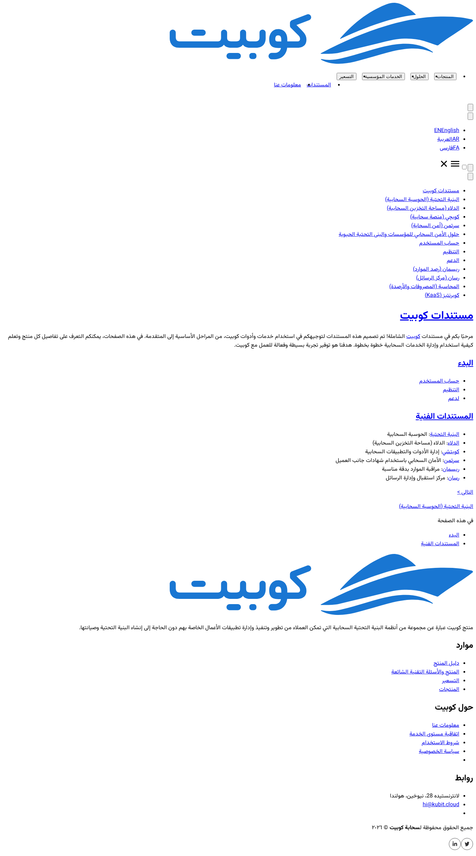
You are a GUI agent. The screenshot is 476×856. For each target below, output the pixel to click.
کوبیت (413, 336)
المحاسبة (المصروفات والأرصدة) (424, 287)
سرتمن (451, 460)
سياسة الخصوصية (439, 751)
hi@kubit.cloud (441, 805)
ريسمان (451, 469)
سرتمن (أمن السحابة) (435, 226)
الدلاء (453, 443)
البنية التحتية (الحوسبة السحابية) (422, 199)
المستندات (319, 85)
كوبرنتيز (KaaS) (442, 295)
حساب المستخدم (439, 243)
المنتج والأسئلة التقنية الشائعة (425, 672)
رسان (453, 478)
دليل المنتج (446, 663)
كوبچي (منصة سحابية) (434, 217)
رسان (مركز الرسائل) (437, 278)
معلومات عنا (287, 85)
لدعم (453, 398)
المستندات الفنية (440, 544)
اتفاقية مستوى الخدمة (434, 734)
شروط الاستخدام (440, 743)
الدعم (453, 260)
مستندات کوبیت (441, 191)
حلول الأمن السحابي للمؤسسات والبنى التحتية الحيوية (399, 234)
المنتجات (445, 76)
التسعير (346, 76)
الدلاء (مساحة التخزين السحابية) (423, 208)
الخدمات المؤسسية (383, 76)
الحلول (419, 76)
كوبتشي (450, 452)
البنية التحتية (444, 434)
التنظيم (451, 252)
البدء (454, 535)
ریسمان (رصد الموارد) (436, 269)
